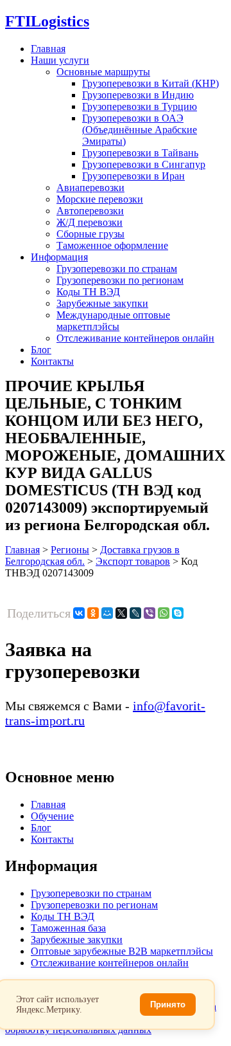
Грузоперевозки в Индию (138, 94)
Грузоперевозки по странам (116, 268)
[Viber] (149, 613)
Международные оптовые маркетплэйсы (113, 320)
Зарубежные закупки (102, 303)
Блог (41, 349)
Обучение (52, 816)
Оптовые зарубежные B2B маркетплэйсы (122, 951)
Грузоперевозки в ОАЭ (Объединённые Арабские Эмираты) (139, 130)
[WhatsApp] (163, 613)
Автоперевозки (90, 210)
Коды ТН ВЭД (88, 291)
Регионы (70, 549)
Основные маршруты (103, 71)
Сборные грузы (90, 233)
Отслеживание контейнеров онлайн (135, 338)
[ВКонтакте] (79, 613)
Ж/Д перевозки (89, 222)
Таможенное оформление (112, 245)
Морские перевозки (99, 199)
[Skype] (178, 613)
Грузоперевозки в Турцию (139, 106)
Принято (167, 1004)
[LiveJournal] (135, 613)
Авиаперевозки (90, 187)
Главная (48, 48)
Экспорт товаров (133, 561)
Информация (59, 257)
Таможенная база (68, 927)
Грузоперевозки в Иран (133, 175)
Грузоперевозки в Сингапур (143, 164)
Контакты (52, 361)
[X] (121, 613)
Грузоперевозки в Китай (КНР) (150, 83)
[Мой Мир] (107, 613)
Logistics (47, 21)
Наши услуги (60, 60)
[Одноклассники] (93, 613)
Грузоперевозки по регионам (120, 280)
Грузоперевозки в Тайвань (140, 152)
